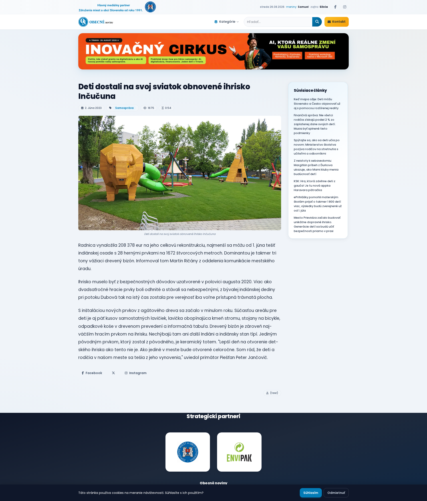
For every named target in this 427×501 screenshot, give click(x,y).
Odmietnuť (336, 493)
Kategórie (227, 21)
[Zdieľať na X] (113, 373)
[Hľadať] (317, 21)
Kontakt (339, 21)
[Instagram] (345, 7)
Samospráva (124, 108)
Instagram (138, 373)
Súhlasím (310, 493)
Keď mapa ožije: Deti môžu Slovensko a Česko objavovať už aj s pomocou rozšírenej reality (317, 103)
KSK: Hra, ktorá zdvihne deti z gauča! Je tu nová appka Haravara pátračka (314, 185)
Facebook (94, 373)
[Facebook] (335, 7)
